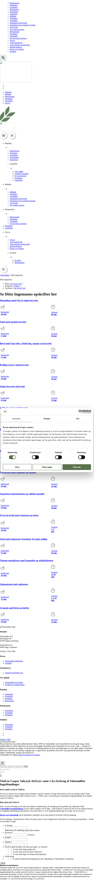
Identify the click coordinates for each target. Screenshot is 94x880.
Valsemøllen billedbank (14, 661)
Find (25, 767)
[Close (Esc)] (1, 769)
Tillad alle (77, 467)
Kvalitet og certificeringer (15, 685)
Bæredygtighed (16, 47)
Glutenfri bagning (21, 174)
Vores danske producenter (20, 45)
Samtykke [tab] (16, 419)
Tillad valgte (47, 467)
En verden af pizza (17, 29)
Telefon (8, 842)
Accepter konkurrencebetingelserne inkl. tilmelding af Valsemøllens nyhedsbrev (43, 859)
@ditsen (16, 286)
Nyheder (8, 663)
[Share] (3, 769)
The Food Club (16, 284)
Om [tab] (77, 419)
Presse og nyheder (17, 49)
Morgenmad (14, 32)
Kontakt (13, 51)
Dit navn (9, 832)
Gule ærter (14, 27)
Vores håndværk (16, 43)
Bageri (21, 755)
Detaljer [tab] (47, 419)
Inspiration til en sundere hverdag (22, 25)
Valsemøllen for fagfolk (14, 682)
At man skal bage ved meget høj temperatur (29, 854)
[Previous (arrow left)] (1, 771)
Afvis (17, 467)
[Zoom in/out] (8, 769)
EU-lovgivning (20, 176)
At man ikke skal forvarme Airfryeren (27, 852)
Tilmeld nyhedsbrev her (14, 673)
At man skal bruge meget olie (24, 849)
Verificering (9, 856)
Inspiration (14, 12)
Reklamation (19, 263)
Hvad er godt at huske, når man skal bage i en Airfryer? (26, 847)
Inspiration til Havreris (18, 23)
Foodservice (29, 755)
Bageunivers (14, 3)
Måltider (13, 16)
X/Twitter (8, 826)
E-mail (8, 837)
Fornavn (31, 835)
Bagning (8, 92)
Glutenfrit (13, 14)
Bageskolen (14, 10)
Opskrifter (14, 7)
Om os (12, 40)
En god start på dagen (18, 38)
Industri (37, 755)
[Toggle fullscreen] (6, 769)
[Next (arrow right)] (3, 771)
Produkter (13, 5)
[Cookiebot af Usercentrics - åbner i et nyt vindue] (80, 411)
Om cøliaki (19, 171)
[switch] (35, 457)
